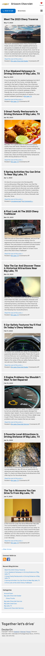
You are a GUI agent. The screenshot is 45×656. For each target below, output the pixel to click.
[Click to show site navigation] (41, 11)
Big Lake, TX (28, 96)
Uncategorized (16, 201)
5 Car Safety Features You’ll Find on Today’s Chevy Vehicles (22, 326)
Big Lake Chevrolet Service (20, 424)
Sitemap (23, 631)
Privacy (29, 631)
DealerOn (16, 631)
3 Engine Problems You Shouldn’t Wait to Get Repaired (22, 378)
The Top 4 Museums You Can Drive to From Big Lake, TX (19, 492)
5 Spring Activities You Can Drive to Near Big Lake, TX (22, 173)
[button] (8, 11)
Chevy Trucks (10, 598)
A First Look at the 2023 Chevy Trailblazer (18, 583)
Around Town (8, 593)
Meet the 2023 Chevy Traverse (21, 19)
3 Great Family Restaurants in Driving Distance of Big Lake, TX (22, 113)
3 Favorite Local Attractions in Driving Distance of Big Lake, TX (22, 435)
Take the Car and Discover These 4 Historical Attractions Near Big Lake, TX (22, 268)
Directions (22, 11)
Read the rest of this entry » (13, 59)
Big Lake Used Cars (10, 603)
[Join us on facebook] (8, 559)
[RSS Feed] (4, 559)
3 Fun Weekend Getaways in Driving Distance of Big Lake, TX (22, 72)
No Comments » (27, 201)
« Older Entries (7, 549)
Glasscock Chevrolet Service (14, 608)
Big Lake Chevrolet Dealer (19, 61)
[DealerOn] (7, 629)
